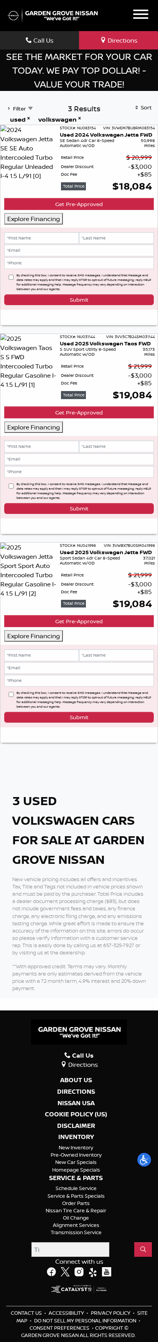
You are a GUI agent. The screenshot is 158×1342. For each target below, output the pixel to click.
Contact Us (27, 1312)
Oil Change (76, 1217)
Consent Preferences (59, 1327)
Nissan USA (76, 1103)
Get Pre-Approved (79, 204)
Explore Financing (33, 219)
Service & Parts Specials (76, 1195)
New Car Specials (76, 1162)
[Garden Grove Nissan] (53, 15)
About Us (76, 1080)
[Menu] (140, 15)
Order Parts (76, 1203)
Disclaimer (76, 1125)
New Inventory (76, 1147)
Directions (76, 1091)
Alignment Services (76, 1225)
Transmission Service (76, 1232)
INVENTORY (76, 1137)
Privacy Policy (111, 1312)
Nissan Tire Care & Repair (76, 1210)
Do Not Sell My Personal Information (85, 1320)
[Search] (143, 1249)
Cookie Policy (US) (76, 1114)
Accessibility (67, 1312)
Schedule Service (76, 1188)
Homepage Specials (76, 1169)
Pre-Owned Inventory (76, 1154)
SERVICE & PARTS (76, 1178)
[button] (144, 1159)
